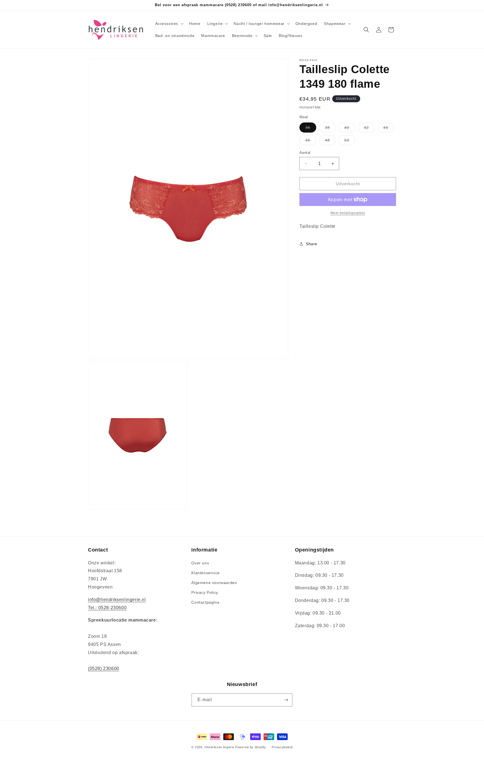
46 (310, 141)
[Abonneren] (286, 699)
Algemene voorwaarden (214, 582)
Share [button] (311, 244)
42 (369, 129)
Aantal (304, 152)
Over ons (200, 562)
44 (388, 129)
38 (330, 129)
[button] (169, 23)
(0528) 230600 (103, 668)
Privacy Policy (204, 592)
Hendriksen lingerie (219, 747)
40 (349, 129)
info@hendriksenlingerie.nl (117, 599)
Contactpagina (205, 602)
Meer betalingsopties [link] (348, 213)
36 (310, 129)
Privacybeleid (282, 747)
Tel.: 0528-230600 (107, 607)
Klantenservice (205, 572)
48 (330, 141)
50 (349, 141)
